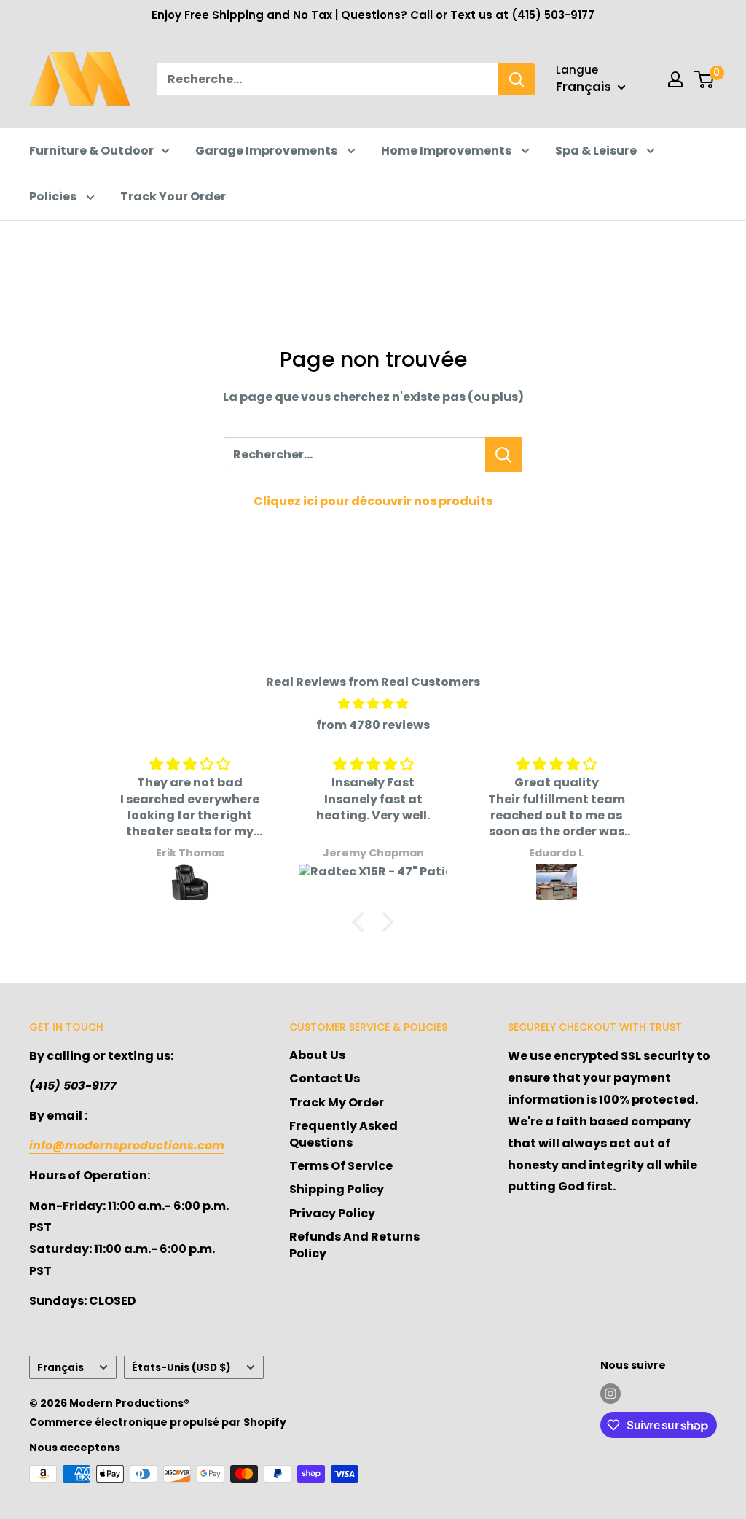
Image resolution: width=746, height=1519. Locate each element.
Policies (54, 196)
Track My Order (336, 1102)
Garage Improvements (267, 150)
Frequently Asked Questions (343, 1133)
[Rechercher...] (503, 454)
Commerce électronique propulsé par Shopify (157, 1422)
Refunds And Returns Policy (354, 1244)
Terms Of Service (341, 1165)
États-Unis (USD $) (181, 1368)
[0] (705, 79)
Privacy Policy (332, 1213)
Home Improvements (447, 150)
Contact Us (324, 1078)
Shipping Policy (336, 1189)
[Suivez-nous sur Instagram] (610, 1393)
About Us (317, 1055)
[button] (362, 922)
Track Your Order (173, 196)
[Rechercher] (516, 79)
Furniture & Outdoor (91, 150)
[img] (373, 704)
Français (60, 1368)
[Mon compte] (675, 79)
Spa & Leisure (597, 150)
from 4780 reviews (373, 724)
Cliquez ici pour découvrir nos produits (373, 501)
